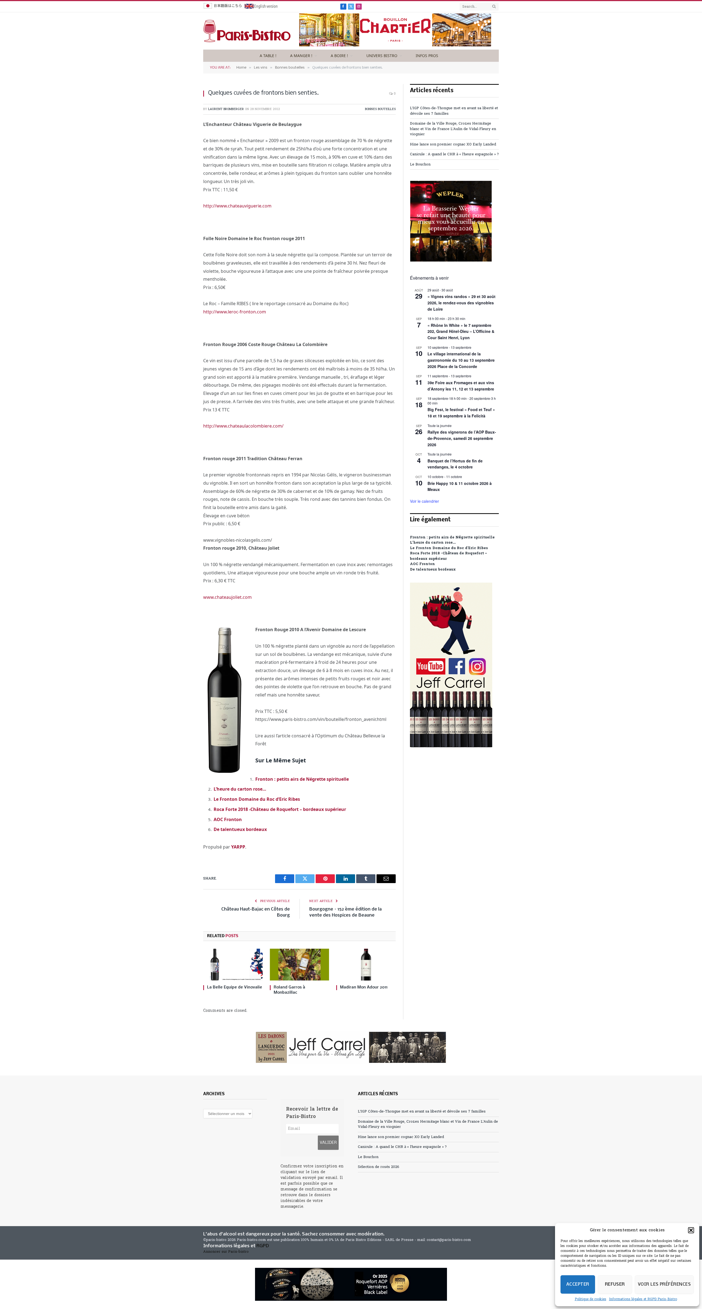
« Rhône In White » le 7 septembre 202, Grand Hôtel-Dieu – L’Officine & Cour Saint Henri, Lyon (461, 331)
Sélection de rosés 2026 (378, 1167)
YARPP (238, 847)
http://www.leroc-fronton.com (234, 312)
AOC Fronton (228, 819)
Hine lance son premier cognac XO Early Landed (453, 144)
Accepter (577, 1284)
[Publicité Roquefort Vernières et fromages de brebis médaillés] (351, 1284)
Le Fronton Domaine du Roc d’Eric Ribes (257, 799)
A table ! (268, 55)
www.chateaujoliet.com (227, 597)
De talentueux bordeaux (240, 829)
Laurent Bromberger (226, 109)
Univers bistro (381, 55)
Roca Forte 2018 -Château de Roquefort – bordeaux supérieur (280, 809)
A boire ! (339, 55)
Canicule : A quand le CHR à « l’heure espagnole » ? (454, 154)
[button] (691, 1230)
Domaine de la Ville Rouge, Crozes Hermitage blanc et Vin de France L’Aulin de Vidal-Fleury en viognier (453, 129)
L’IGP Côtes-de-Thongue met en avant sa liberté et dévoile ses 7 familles (422, 1111)
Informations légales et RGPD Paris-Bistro (643, 1299)
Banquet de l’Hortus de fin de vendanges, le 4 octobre (455, 464)
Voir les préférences (664, 1284)
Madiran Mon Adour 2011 (363, 987)
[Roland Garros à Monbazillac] (299, 964)
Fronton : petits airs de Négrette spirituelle (302, 779)
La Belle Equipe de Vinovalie (234, 987)
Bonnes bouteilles (380, 109)
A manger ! (301, 55)
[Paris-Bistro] (247, 31)
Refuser (615, 1284)
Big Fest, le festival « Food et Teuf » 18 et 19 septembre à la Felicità (461, 412)
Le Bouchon (420, 164)
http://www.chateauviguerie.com (237, 206)
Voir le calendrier (424, 501)
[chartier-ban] (395, 45)
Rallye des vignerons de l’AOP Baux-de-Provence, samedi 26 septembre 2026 (462, 438)
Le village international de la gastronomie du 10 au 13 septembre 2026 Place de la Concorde (461, 360)
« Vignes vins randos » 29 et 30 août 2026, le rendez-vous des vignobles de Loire (462, 302)
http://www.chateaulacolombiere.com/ (243, 426)
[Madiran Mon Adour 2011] (366, 964)
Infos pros (427, 55)
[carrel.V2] (451, 746)
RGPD (262, 1246)
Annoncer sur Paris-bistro (226, 1251)
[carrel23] (351, 1047)
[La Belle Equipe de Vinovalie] (233, 964)
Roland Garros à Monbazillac (289, 990)
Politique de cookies (590, 1299)
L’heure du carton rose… (240, 789)
